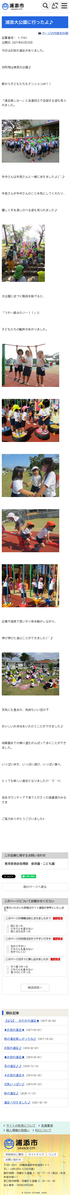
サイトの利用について (21, 1125)
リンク (52, 1154)
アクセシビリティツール (55, 6)
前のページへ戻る (35, 886)
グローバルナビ (64, 6)
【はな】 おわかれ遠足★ (21, 1020)
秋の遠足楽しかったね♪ (20, 1038)
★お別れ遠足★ (14, 1057)
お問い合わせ (13, 1159)
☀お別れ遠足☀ (14, 1029)
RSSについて (43, 1130)
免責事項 (47, 1125)
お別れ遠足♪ (13, 1048)
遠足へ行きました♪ (17, 1102)
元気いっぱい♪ (14, 1084)
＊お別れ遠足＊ (14, 1075)
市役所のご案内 (15, 1154)
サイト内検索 (46, 6)
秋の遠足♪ (11, 1093)
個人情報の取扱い (18, 1130)
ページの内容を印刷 (55, 33)
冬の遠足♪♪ (13, 1066)
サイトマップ (36, 1154)
